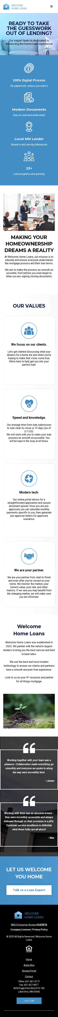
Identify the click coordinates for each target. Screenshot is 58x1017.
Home (29, 959)
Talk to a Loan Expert (29, 890)
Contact (29, 976)
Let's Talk (29, 1000)
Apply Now (29, 965)
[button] (51, 6)
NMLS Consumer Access (29, 924)
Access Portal (29, 971)
